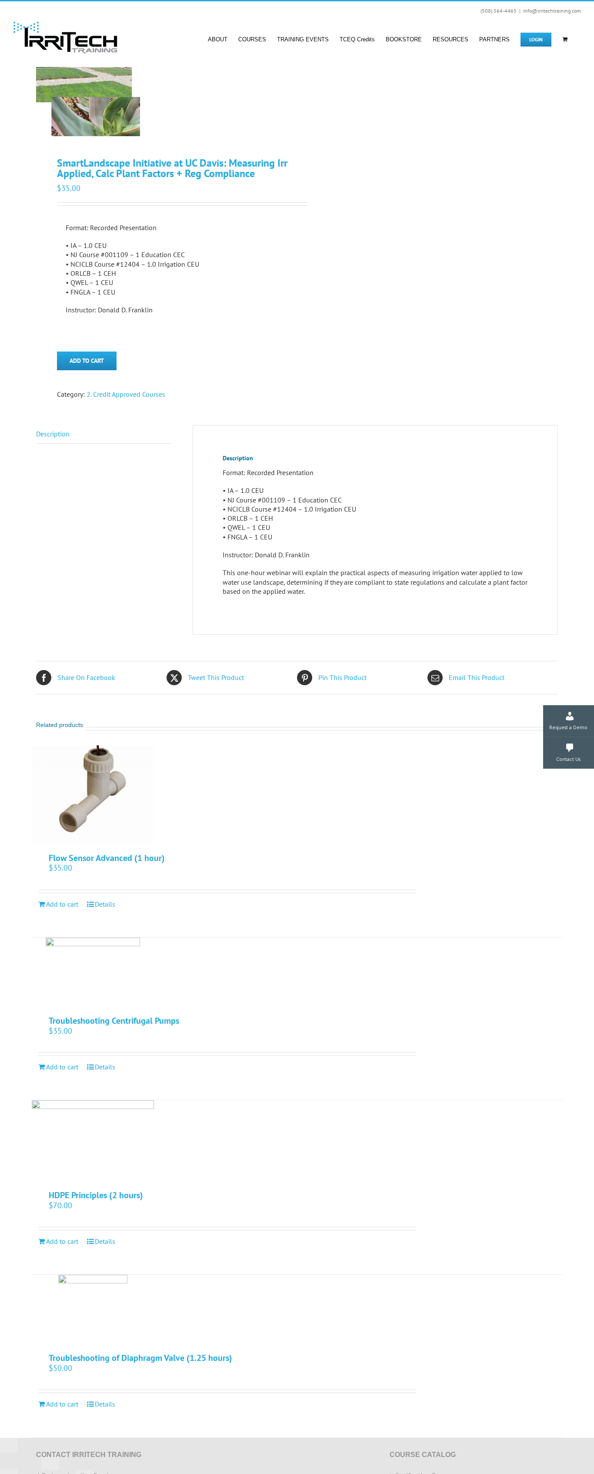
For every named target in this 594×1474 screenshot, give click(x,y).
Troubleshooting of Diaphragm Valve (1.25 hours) (140, 1357)
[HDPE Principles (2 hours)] (93, 1141)
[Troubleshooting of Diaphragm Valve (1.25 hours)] (93, 1309)
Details (105, 904)
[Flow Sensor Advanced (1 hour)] (93, 794)
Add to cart (87, 361)
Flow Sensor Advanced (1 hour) (107, 858)
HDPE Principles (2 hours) (96, 1195)
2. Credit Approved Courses (126, 394)
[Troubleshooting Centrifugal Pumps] (93, 972)
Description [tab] (53, 433)
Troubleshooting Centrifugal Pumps (114, 1020)
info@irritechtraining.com (552, 10)
